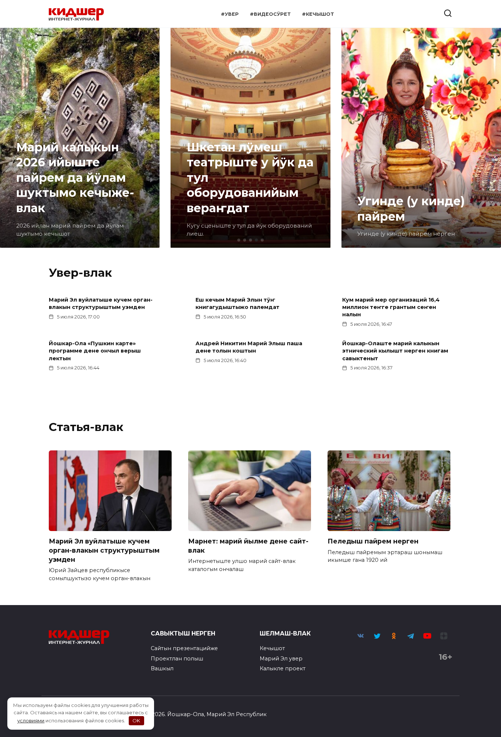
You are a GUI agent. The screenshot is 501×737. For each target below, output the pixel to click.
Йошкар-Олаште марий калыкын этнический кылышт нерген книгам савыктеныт (395, 351)
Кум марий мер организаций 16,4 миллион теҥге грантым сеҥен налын (391, 307)
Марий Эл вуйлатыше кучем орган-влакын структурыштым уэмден (101, 304)
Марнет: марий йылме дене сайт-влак (248, 545)
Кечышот (272, 648)
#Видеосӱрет (270, 14)
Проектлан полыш (177, 658)
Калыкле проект (283, 668)
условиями (30, 720)
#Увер (230, 14)
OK (136, 720)
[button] (238, 240)
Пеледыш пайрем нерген (373, 541)
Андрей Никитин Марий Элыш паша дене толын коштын (248, 347)
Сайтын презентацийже (184, 648)
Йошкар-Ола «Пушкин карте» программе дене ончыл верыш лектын (95, 351)
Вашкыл (162, 668)
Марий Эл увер (281, 658)
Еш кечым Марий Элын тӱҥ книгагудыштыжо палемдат (237, 304)
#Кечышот (318, 14)
